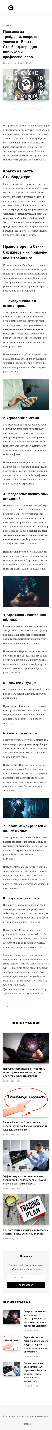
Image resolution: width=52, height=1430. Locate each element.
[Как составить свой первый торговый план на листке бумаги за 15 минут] (26, 1209)
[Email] (37, 107)
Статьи (7, 26)
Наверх (27, 1424)
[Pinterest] (30, 107)
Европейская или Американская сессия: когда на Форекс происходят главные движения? (25, 1126)
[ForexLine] (11, 8)
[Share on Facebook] (14, 107)
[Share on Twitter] (22, 107)
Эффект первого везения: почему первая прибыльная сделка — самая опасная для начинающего (24, 1180)
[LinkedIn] (23, 1006)
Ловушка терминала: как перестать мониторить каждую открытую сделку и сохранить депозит (24, 1072)
